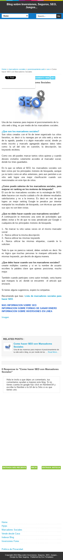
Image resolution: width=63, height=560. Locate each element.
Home (4, 522)
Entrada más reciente (14, 467)
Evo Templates (47, 557)
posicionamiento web (38, 78)
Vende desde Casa (11, 533)
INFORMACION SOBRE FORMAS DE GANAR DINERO (29, 308)
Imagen (5, 317)
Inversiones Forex (10, 541)
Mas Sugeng (23, 557)
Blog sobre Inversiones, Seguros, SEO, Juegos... (31, 6)
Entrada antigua (51, 467)
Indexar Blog (8, 537)
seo (53, 78)
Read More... (53, 352)
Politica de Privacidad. (13, 549)
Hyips (4, 526)
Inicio (34, 467)
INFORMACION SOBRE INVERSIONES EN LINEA (27, 311)
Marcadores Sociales (12, 529)
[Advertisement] (31, 44)
